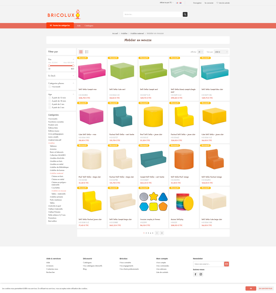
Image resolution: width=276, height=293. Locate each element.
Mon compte (161, 262)
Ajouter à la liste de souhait (92, 83)
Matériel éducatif (54, 140)
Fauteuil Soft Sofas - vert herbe (121, 134)
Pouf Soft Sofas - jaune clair (151, 134)
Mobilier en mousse (59, 191)
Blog (84, 269)
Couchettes (56, 188)
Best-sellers (52, 221)
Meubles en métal (56, 164)
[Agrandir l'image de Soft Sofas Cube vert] (122, 71)
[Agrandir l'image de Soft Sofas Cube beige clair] (215, 201)
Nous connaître (125, 262)
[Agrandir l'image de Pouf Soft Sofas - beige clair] (92, 159)
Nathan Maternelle (55, 209)
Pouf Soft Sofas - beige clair (90, 177)
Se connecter (209, 3)
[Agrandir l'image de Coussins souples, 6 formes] (153, 201)
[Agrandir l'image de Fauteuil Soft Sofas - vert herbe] (122, 117)
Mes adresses (161, 269)
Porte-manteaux (56, 200)
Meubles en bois (56, 161)
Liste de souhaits (162, 272)
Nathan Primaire (54, 212)
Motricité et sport (54, 206)
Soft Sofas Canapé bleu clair (212, 89)
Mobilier (51, 143)
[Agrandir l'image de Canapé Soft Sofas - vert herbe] (153, 159)
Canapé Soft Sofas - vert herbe (152, 177)
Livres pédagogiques (56, 134)
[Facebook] (195, 274)
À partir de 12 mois (59, 98)
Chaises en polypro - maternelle (59, 183)
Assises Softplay (177, 219)
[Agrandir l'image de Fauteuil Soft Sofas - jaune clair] (184, 117)
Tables (52, 203)
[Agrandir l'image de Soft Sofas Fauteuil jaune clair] (92, 201)
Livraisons (49, 266)
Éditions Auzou (53, 131)
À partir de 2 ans (58, 104)
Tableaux (53, 146)
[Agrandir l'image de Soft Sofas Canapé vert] (153, 71)
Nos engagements (126, 266)
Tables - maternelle (59, 194)
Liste (86, 52)
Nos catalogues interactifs (92, 266)
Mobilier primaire (56, 197)
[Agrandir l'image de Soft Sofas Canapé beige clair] (122, 201)
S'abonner (226, 264)
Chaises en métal (58, 179)
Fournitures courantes (56, 122)
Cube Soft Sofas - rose (87, 134)
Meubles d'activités (57, 158)
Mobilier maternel (56, 173)
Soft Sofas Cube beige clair (212, 219)
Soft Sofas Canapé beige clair (120, 219)
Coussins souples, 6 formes (150, 219)
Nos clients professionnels (129, 269)
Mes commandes (162, 266)
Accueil (115, 33)
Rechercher (185, 14)
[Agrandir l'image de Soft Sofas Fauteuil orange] (215, 159)
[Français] (177, 3)
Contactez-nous (52, 269)
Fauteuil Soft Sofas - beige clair (121, 177)
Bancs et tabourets (56, 152)
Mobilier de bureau (57, 170)
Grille (81, 52)
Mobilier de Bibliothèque (59, 167)
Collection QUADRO (58, 155)
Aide (79, 25)
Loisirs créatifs (53, 137)
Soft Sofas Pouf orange (180, 177)
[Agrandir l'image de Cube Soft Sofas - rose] (92, 117)
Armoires (53, 149)
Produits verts (53, 125)
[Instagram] (200, 274)
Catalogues (89, 25)
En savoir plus (265, 288)
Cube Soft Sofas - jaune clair (213, 134)
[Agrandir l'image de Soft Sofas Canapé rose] (92, 71)
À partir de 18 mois (59, 101)
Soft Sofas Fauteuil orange (212, 177)
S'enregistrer (197, 3)
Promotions (52, 218)
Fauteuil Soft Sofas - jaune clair (183, 134)
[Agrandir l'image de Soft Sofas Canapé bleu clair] (215, 71)
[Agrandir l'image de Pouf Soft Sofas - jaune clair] (153, 117)
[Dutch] (180, 3)
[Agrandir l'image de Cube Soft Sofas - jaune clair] (215, 117)
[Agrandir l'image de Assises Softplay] (184, 201)
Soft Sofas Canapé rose (87, 89)
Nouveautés (52, 119)
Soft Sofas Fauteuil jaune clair (90, 219)
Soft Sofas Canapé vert (149, 89)
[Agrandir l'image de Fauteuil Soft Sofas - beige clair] (122, 159)
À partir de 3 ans (58, 107)
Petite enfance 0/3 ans (56, 215)
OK (251, 288)
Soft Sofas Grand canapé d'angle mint (183, 90)
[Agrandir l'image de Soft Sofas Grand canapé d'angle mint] (184, 71)
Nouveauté (56, 86)
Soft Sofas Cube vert (117, 89)
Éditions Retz (53, 128)
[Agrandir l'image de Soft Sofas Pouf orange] (184, 159)
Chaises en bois (57, 176)
